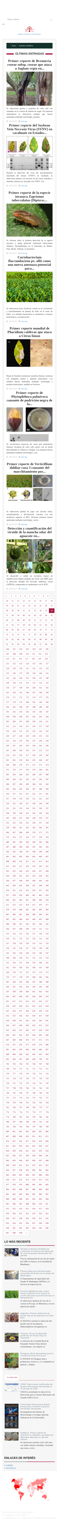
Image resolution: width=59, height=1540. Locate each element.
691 (27, 1054)
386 (47, 842)
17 (46, 601)
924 (40, 1214)
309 (47, 789)
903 (40, 1199)
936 (27, 1223)
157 (14, 688)
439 (27, 881)
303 (7, 789)
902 (33, 1199)
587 (33, 982)
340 (20, 813)
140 (40, 673)
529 (20, 943)
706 (33, 1064)
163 (7, 693)
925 (47, 1214)
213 (14, 726)
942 (20, 1228)
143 (14, 678)
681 (7, 1050)
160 (33, 688)
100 (7, 649)
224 (40, 731)
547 (47, 953)
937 (33, 1223)
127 (47, 664)
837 (20, 1156)
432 (27, 876)
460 (27, 895)
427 (40, 871)
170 (7, 697)
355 (27, 823)
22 (24, 606)
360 (14, 828)
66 (18, 630)
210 (40, 721)
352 (7, 823)
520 (7, 939)
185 (14, 707)
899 (14, 1199)
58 (24, 625)
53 (46, 620)
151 (20, 683)
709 (7, 1069)
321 (33, 799)
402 (14, 857)
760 (20, 1103)
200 (20, 717)
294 (40, 779)
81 (52, 635)
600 (27, 992)
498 (47, 919)
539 (40, 948)
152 (27, 683)
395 (14, 852)
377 (33, 837)
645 (47, 1021)
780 (14, 1117)
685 (33, 1050)
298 (20, 784)
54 (52, 620)
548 (7, 958)
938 (40, 1223)
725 (20, 1078)
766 (14, 1107)
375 (20, 837)
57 (18, 625)
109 (20, 654)
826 (40, 1146)
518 (40, 934)
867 (33, 1175)
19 (7, 606)
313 (27, 794)
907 (20, 1204)
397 (27, 852)
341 (27, 813)
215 (27, 726)
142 (7, 678)
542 (14, 953)
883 (47, 1185)
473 (20, 905)
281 (47, 770)
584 (14, 982)
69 (35, 630)
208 (27, 721)
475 (33, 905)
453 (27, 890)
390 (27, 847)
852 (27, 1165)
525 (40, 939)
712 (27, 1069)
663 (27, 1035)
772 (7, 1112)
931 (40, 1218)
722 (47, 1074)
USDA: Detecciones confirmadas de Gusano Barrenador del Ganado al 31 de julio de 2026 (36, 1386)
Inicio (15, 14)
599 (20, 992)
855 (47, 1165)
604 (7, 996)
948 (14, 1233)
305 (20, 789)
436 (7, 881)
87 (35, 639)
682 (14, 1050)
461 (33, 895)
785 (47, 1117)
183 (47, 702)
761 (27, 1103)
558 (27, 963)
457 (7, 895)
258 (33, 755)
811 (33, 1136)
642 (27, 1021)
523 (27, 939)
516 (27, 934)
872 (20, 1180)
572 (27, 972)
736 (47, 1083)
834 (47, 1151)
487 (20, 914)
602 (40, 992)
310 (7, 794)
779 (7, 1117)
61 (41, 625)
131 (27, 668)
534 (7, 948)
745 (14, 1093)
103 (27, 649)
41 (29, 615)
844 (20, 1160)
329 (40, 803)
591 (14, 987)
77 (29, 635)
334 (27, 808)
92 (13, 644)
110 (27, 654)
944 (33, 1228)
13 (24, 601)
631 (47, 1011)
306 (27, 789)
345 (7, 818)
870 (7, 1180)
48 (18, 620)
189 (40, 707)
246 (47, 746)
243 (27, 746)
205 (7, 721)
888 (33, 1189)
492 (7, 919)
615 (33, 1001)
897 (47, 1194)
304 (14, 789)
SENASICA (11, 1468)
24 (35, 606)
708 (47, 1064)
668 (14, 1040)
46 (7, 620)
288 (47, 775)
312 (20, 794)
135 (7, 673)
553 (40, 958)
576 (7, 977)
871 (14, 1180)
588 (40, 982)
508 (20, 929)
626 (14, 1011)
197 (47, 712)
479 (14, 910)
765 (7, 1107)
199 (14, 717)
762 (33, 1103)
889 (40, 1189)
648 (20, 1025)
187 (27, 707)
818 (33, 1141)
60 (35, 625)
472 (14, 905)
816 (20, 1141)
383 (27, 842)
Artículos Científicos (26, 46)
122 (14, 664)
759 (14, 1103)
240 (7, 746)
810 (27, 1136)
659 (47, 1030)
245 (40, 746)
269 (14, 765)
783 (33, 1117)
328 (33, 803)
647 (14, 1025)
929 (27, 1218)
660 (7, 1035)
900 (20, 1199)
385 (40, 842)
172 (20, 697)
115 (13, 659)
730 (7, 1083)
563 (14, 968)
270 (20, 765)
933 (7, 1223)
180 (27, 702)
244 (33, 746)
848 (47, 1160)
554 (47, 958)
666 (47, 1035)
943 (27, 1228)
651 (40, 1025)
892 (14, 1194)
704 (20, 1064)
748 (33, 1093)
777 (40, 1112)
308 (40, 789)
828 (7, 1151)
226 (7, 736)
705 (27, 1064)
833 (40, 1151)
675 (14, 1045)
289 (7, 779)
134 (47, 668)
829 (14, 1151)
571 (20, 972)
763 (40, 1103)
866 (27, 1175)
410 (20, 861)
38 (13, 615)
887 (27, 1189)
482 (33, 910)
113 (46, 654)
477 (47, 905)
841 (47, 1156)
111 (33, 654)
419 (33, 866)
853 (33, 1165)
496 (33, 919)
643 (33, 1021)
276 (14, 770)
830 (20, 1151)
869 (47, 1175)
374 (14, 837)
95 (29, 644)
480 (20, 910)
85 (24, 639)
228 (20, 736)
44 (46, 615)
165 (20, 693)
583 (7, 982)
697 (20, 1059)
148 (47, 678)
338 (7, 813)
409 (14, 861)
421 (47, 866)
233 (7, 741)
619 (14, 1006)
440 (33, 881)
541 (7, 953)
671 (33, 1040)
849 (7, 1165)
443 (7, 885)
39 (18, 615)
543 (20, 953)
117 (26, 659)
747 (27, 1093)
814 (7, 1141)
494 (20, 919)
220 (14, 731)
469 (40, 900)
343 (40, 813)
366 (7, 832)
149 (7, 683)
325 (14, 803)
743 (47, 1088)
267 (47, 760)
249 (20, 750)
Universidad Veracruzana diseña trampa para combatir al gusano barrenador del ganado (35, 1406)
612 (13, 1001)
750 (47, 1093)
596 (47, 987)
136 (14, 673)
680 (47, 1045)
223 (33, 731)
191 (7, 712)
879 (20, 1185)
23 (29, 606)
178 (14, 702)
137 (20, 673)
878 (14, 1185)
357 (40, 823)
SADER (9, 1465)
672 (40, 1040)
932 (47, 1218)
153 (33, 683)
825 (33, 1146)
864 (14, 1175)
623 (40, 1006)
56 (13, 625)
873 (27, 1180)
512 (46, 929)
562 (7, 968)
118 (33, 659)
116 (20, 659)
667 (7, 1040)
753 (20, 1098)
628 (27, 1011)
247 (7, 750)
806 (47, 1132)
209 (33, 721)
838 (27, 1156)
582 (47, 977)
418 (27, 866)
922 (27, 1214)
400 (47, 852)
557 (20, 963)
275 (7, 770)
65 (13, 630)
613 (20, 1001)
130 (20, 668)
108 (14, 654)
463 (47, 895)
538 (33, 948)
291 (20, 779)
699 (33, 1059)
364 (40, 828)
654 (14, 1030)
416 (14, 866)
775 (27, 1112)
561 (47, 963)
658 (40, 1030)
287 (40, 775)
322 (40, 799)
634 (20, 1016)
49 (24, 620)
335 (33, 808)
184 (7, 707)
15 (35, 601)
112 (40, 654)
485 (7, 914)
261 (7, 760)
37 (7, 615)
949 (20, 1233)
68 (29, 630)
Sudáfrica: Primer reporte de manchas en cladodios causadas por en (37, 1436)
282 (7, 775)
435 (47, 876)
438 (20, 881)
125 (33, 664)
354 (20, 823)
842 (7, 1160)
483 (40, 910)
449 (47, 885)
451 (14, 890)
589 (47, 982)
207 (20, 721)
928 (20, 1218)
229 (27, 736)
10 (7, 601)
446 (27, 885)
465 (14, 900)
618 (7, 1006)
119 (39, 659)
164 (14, 693)
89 (46, 639)
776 (33, 1112)
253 (47, 750)
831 (27, 1151)
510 (33, 929)
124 (27, 664)
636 (33, 1016)
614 (27, 1001)
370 (33, 832)
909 (33, 1204)
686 (40, 1050)
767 (20, 1107)
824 (27, 1146)
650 (33, 1025)
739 (20, 1088)
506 (7, 929)
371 (40, 832)
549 (14, 958)
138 (27, 673)
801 (14, 1132)
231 (40, 736)
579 (27, 977)
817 (27, 1141)
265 (33, 760)
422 (7, 871)
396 (20, 852)
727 (33, 1078)
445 (20, 885)
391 (33, 847)
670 (27, 1040)
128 (7, 668)
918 (47, 1209)
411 (27, 861)
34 (41, 611)
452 (20, 890)
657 (33, 1030)
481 (27, 910)
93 (18, 644)
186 (20, 707)
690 (20, 1054)
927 (14, 1218)
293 (33, 779)
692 (33, 1054)
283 (14, 775)
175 (40, 697)
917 (40, 1209)
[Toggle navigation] (3, 24)
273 (40, 765)
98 (46, 644)
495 (27, 919)
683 (20, 1050)
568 (47, 968)
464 (7, 900)
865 (20, 1175)
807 (7, 1136)
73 (7, 635)
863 (7, 1175)
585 (20, 982)
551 (27, 958)
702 (7, 1064)
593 (27, 987)
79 (41, 635)
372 (47, 832)
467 (27, 900)
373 (7, 837)
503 (33, 924)
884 (7, 1189)
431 (20, 876)
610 (47, 996)
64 (7, 630)
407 (47, 857)
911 (47, 1204)
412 (33, 861)
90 (52, 639)
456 (47, 890)
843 (14, 1160)
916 (33, 1209)
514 (14, 934)
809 (20, 1136)
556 (14, 963)
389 (20, 847)
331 (7, 808)
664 (33, 1035)
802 (20, 1132)
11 (12, 601)
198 (7, 717)
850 (14, 1165)
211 (47, 721)
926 (7, 1218)
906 (14, 1204)
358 (47, 823)
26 (46, 606)
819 (40, 1141)
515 (20, 934)
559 (33, 963)
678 (33, 1045)
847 (40, 1160)
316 (46, 794)
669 (20, 1040)
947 (7, 1233)
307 (33, 789)
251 (33, 750)
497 (40, 919)
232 (47, 736)
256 (20, 755)
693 (40, 1054)
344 (47, 813)
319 (20, 799)
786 (7, 1122)
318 (14, 799)
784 (40, 1117)
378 (40, 837)
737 (7, 1088)
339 (14, 813)
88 (41, 639)
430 (14, 876)
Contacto (41, 14)
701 (47, 1059)
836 (14, 1156)
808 (14, 1136)
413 (40, 861)
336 (40, 808)
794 (14, 1127)
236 (27, 741)
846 (33, 1160)
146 (33, 678)
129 (14, 668)
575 (47, 972)
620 (20, 1006)
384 (33, 842)
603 (47, 992)
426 (33, 871)
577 (14, 977)
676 (20, 1045)
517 (33, 934)
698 (27, 1059)
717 (14, 1074)
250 (27, 750)
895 (33, 1194)
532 (40, 943)
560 (40, 963)
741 (33, 1088)
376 (27, 837)
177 (7, 702)
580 (33, 977)
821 (7, 1146)
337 (47, 808)
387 (7, 847)
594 (33, 987)
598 (14, 992)
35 (46, 611)
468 (33, 900)
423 (14, 871)
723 (7, 1078)
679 (40, 1045)
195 (33, 712)
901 (27, 1199)
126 (40, 664)
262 (14, 760)
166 (27, 693)
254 (7, 755)
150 (14, 683)
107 (7, 654)
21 (18, 606)
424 (20, 871)
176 (47, 697)
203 (40, 717)
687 (47, 1050)
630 (40, 1011)
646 (7, 1025)
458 (14, 895)
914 (20, 1209)
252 (40, 750)
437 (14, 881)
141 (47, 673)
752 (14, 1098)
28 (7, 611)
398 (33, 852)
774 (20, 1112)
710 (14, 1069)
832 (33, 1151)
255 (14, 755)
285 (27, 775)
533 (47, 943)
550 (20, 958)
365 (47, 828)
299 (27, 784)
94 (24, 644)
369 (27, 832)
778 (47, 1112)
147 (40, 678)
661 (14, 1035)
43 (41, 615)
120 (46, 659)
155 (47, 683)
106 (47, 649)
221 (20, 731)
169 (47, 693)
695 (7, 1059)
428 (47, 871)
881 (33, 1185)
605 (14, 996)
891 (7, 1194)
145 (27, 678)
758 (7, 1103)
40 (24, 615)
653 (7, 1030)
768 (27, 1107)
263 (20, 760)
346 (14, 818)
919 (7, 1214)
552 (33, 958)
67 (24, 630)
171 (14, 697)
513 (7, 934)
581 (40, 977)
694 (47, 1054)
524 (33, 939)
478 (7, 910)
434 (40, 876)
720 (33, 1074)
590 (7, 987)
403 (20, 857)
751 (7, 1098)
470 (47, 900)
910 (40, 1204)
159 (27, 688)
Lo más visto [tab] (12, 1377)
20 (13, 606)
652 (47, 1025)
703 (14, 1064)
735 (40, 1083)
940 (7, 1228)
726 (27, 1078)
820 (47, 1141)
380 (7, 842)
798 (40, 1127)
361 (20, 828)
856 (7, 1170)
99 (52, 644)
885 (14, 1189)
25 (41, 606)
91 (7, 644)
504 (40, 924)
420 (40, 866)
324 (7, 803)
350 (40, 818)
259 (40, 755)
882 (40, 1185)
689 (14, 1054)
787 (14, 1122)
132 (33, 668)
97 (41, 644)
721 (40, 1074)
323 (47, 799)
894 (27, 1194)
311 (14, 794)
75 (18, 635)
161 (40, 688)
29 (13, 611)
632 (7, 1016)
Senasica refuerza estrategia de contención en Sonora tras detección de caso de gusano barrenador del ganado (37, 1252)
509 (27, 929)
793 (7, 1127)
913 (14, 1209)
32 (29, 611)
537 (27, 948)
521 (14, 939)
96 (35, 644)
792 (47, 1122)
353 (14, 823)
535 (14, 948)
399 (40, 852)
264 (27, 760)
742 (40, 1088)
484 (47, 910)
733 (27, 1083)
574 (40, 972)
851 (20, 1165)
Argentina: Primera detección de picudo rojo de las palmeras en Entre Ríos (37, 1315)
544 (27, 953)
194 (27, 712)
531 (33, 943)
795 (20, 1127)
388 (14, 847)
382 (20, 842)
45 (52, 615)
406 (40, 857)
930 (33, 1218)
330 (47, 803)
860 (33, 1170)
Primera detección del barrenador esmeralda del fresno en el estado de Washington (37, 1273)
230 (33, 736)
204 (47, 717)
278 (27, 770)
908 (27, 1204)
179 (20, 702)
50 (29, 620)
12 (18, 601)
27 (52, 606)
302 (47, 784)
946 (47, 1228)
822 (14, 1146)
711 (20, 1069)
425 (27, 871)
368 (20, 832)
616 (40, 1001)
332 (14, 808)
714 (40, 1069)
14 (29, 601)
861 (40, 1170)
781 (20, 1117)
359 (7, 828)
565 (27, 968)
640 (14, 1021)
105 (40, 649)
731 (14, 1083)
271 (27, 765)
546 (40, 953)
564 (20, 968)
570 (14, 972)
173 (27, 697)
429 (7, 876)
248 (14, 750)
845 (27, 1160)
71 (46, 630)
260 (47, 755)
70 (41, 630)
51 (35, 620)
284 (20, 775)
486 (14, 914)
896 (40, 1194)
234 (14, 741)
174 (33, 697)
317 (7, 799)
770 (40, 1107)
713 (33, 1069)
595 (40, 987)
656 (27, 1030)
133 (40, 668)
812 (40, 1136)
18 (52, 601)
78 (35, 635)
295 (47, 779)
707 (40, 1064)
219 (7, 731)
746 (20, 1093)
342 (33, 813)
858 (20, 1170)
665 (40, 1035)
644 (40, 1021)
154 (40, 683)
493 (14, 919)
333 (20, 808)
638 (47, 1016)
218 (47, 726)
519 (47, 934)
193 (20, 712)
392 (40, 847)
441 (40, 881)
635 (27, 1016)
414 (46, 861)
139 (33, 673)
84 (18, 639)
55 (7, 625)
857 (14, 1170)
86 (29, 639)
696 (14, 1059)
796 (27, 1127)
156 (7, 688)
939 (47, 1223)
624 (47, 1006)
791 (40, 1122)
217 (40, 726)
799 (47, 1127)
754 (27, 1098)
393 (47, 847)
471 (7, 905)
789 (27, 1122)
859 (27, 1170)
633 (14, 1016)
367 (14, 832)
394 (7, 852)
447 (33, 885)
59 (29, 625)
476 (40, 905)
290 (14, 779)
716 (7, 1074)
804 (33, 1132)
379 (47, 837)
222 (27, 731)
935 (20, 1223)
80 (46, 635)
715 (46, 1069)
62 (46, 625)
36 (52, 611)
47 (13, 620)
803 (27, 1132)
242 (20, 746)
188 (33, 707)
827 (47, 1146)
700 (40, 1059)
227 (14, 736)
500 (14, 924)
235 (20, 741)
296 (7, 784)
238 (40, 741)
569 (7, 972)
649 (27, 1025)
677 (27, 1045)
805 (40, 1132)
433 (33, 876)
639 (7, 1021)
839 (33, 1156)
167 (33, 693)
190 (47, 707)
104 (33, 649)
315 (40, 794)
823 (20, 1146)
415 (7, 866)
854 (40, 1165)
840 (40, 1156)
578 (20, 977)
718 (20, 1074)
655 (20, 1030)
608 (33, 996)
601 (33, 992)
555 (7, 963)
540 (47, 948)
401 (7, 857)
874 (33, 1180)
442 (47, 881)
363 (33, 828)
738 (14, 1088)
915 (27, 1209)
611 (7, 1001)
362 (27, 828)
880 (27, 1185)
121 (7, 664)
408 (7, 861)
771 (47, 1107)
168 (40, 693)
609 (40, 996)
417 (20, 866)
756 (40, 1098)
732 (20, 1083)
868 (40, 1175)
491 (47, 914)
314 (33, 794)
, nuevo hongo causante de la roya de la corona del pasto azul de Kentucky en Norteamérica (37, 1294)
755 (33, 1098)
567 (40, 968)
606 (20, 996)
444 (14, 885)
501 (20, 924)
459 (20, 895)
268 (7, 765)
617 (46, 1001)
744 (7, 1093)
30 (18, 611)
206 (14, 721)
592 (20, 987)
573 (33, 972)
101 (14, 649)
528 (14, 943)
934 (14, 1223)
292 (27, 779)
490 (40, 914)
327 (27, 803)
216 (33, 726)
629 (33, 1011)
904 (47, 1199)
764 (47, 1103)
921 (20, 1214)
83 (13, 639)
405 (33, 857)
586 (27, 982)
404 (27, 857)
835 (7, 1156)
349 (33, 818)
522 (20, 939)
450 (7, 890)
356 (33, 823)
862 (47, 1170)
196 (40, 712)
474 (27, 905)
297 (14, 784)
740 (27, 1088)
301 (40, 784)
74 (13, 635)
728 (40, 1078)
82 (7, 639)
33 (35, 611)
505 (47, 924)
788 (20, 1122)
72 (52, 630)
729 (47, 1078)
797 (33, 1127)
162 (47, 688)
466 (20, 900)
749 (40, 1093)
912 (7, 1209)
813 (46, 1136)
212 (7, 726)
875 (40, 1180)
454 (33, 890)
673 (47, 1040)
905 (7, 1204)
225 (47, 731)
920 (14, 1214)
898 (7, 1199)
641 (20, 1021)
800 (7, 1132)
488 (27, 914)
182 (40, 702)
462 (40, 895)
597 (7, 992)
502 (27, 924)
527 (7, 943)
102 (20, 649)
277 (20, 770)
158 (20, 688)
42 (35, 615)
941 (14, 1228)
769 (33, 1107)
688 (7, 1054)
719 (27, 1074)
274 (47, 765)
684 (27, 1050)
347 (20, 818)
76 (24, 635)
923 (33, 1214)
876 (47, 1180)
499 (7, 924)
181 (33, 702)
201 (27, 717)
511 (40, 929)
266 (40, 760)
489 (33, 914)
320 (27, 799)
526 (47, 939)
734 (33, 1083)
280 (40, 770)
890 (47, 1189)
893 (20, 1194)
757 (47, 1098)
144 (20, 678)
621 (27, 1006)
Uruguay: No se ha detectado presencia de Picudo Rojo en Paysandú (33, 1335)
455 (40, 890)
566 (33, 968)
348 (27, 818)
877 (7, 1185)
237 (33, 741)
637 (40, 1016)
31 (24, 611)
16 (40, 601)
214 (20, 726)
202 (33, 717)
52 (41, 620)
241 (14, 746)
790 (33, 1122)
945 (40, 1228)
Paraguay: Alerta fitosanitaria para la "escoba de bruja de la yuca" (36, 1354)
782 (27, 1117)
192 (14, 712)
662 (20, 1035)
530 (27, 943)
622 (33, 1006)
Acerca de (27, 14)
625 (7, 1011)
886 (20, 1189)
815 (14, 1141)
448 (40, 885)
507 (14, 929)
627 (20, 1011)
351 (47, 818)
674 (7, 1045)
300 (33, 784)
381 (14, 842)
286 (33, 775)
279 (33, 770)
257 (27, 755)
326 (20, 803)
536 (20, 948)
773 (14, 1112)
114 (7, 659)
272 (33, 765)
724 (14, 1078)
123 (20, 664)
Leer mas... (24, 186)
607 (27, 996)
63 (52, 625)
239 (47, 741)
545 (33, 953)
